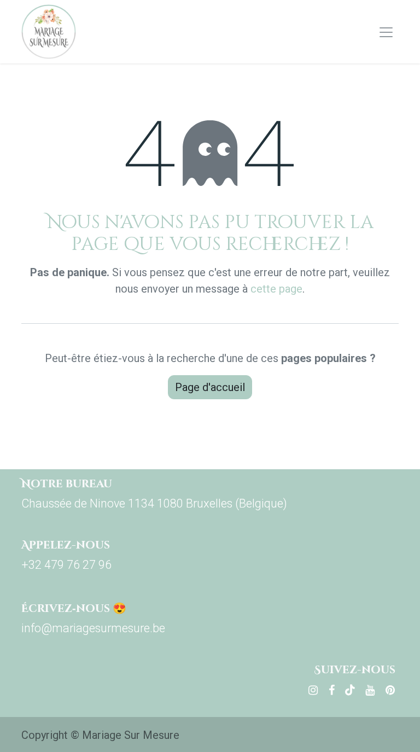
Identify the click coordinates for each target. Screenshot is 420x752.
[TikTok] (350, 690)
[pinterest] (390, 690)
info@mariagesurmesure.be (93, 628)
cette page (276, 288)
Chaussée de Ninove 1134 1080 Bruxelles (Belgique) (154, 503)
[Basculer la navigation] (386, 32)
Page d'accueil (210, 387)
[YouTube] (370, 690)
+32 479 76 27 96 (66, 565)
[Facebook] (331, 690)
